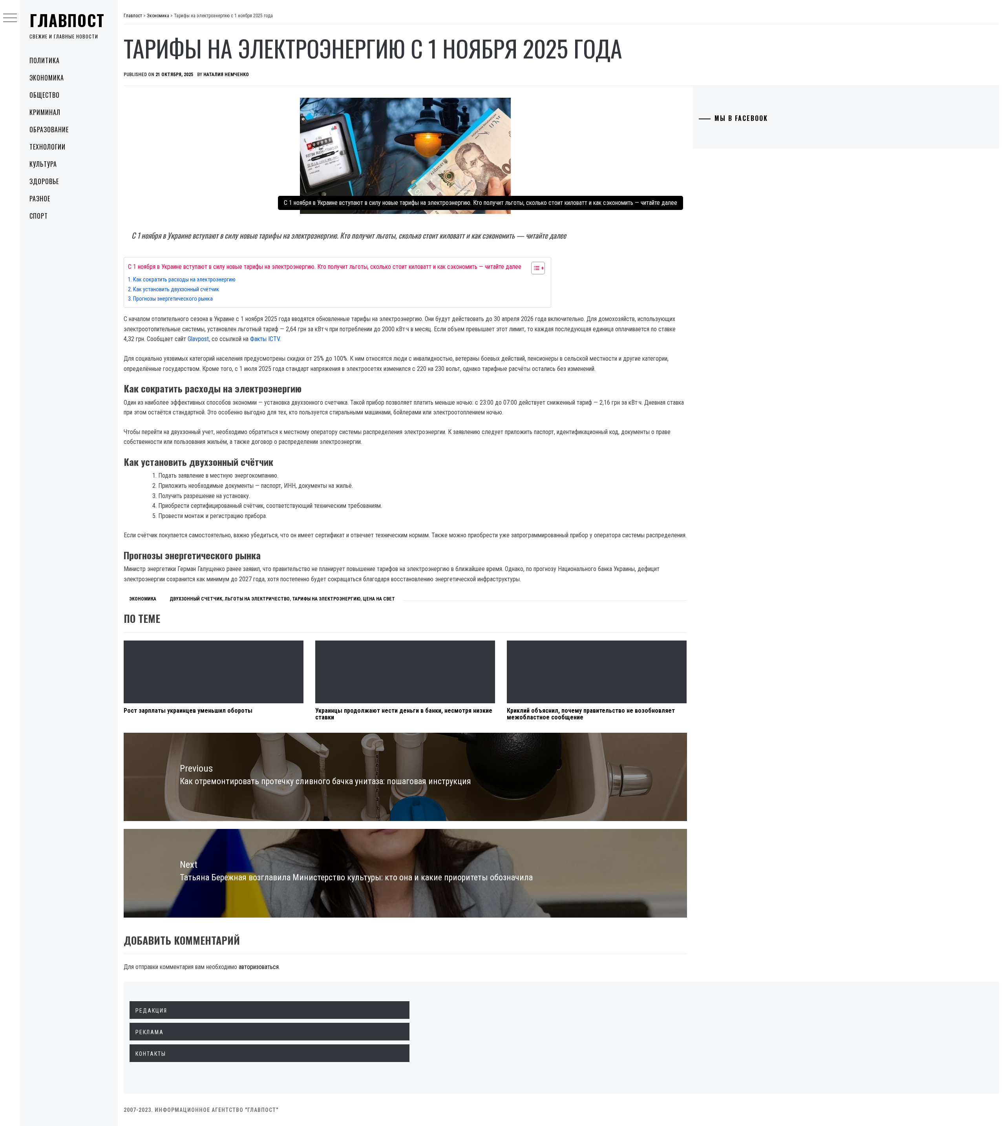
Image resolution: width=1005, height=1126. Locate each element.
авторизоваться (259, 967)
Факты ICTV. (265, 339)
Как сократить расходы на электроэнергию (184, 279)
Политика (44, 60)
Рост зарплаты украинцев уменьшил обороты (188, 710)
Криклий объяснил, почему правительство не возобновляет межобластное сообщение (591, 714)
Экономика (46, 77)
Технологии (47, 146)
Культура (43, 164)
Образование (49, 129)
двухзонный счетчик (196, 599)
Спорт (38, 216)
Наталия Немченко (226, 74)
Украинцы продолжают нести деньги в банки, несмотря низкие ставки (403, 714)
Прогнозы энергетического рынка (173, 299)
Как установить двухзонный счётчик (176, 289)
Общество (44, 95)
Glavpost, (200, 339)
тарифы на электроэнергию (326, 599)
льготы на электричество (257, 599)
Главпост (67, 20)
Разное (39, 198)
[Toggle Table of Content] (534, 268)
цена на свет (379, 599)
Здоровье (44, 181)
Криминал (44, 112)
